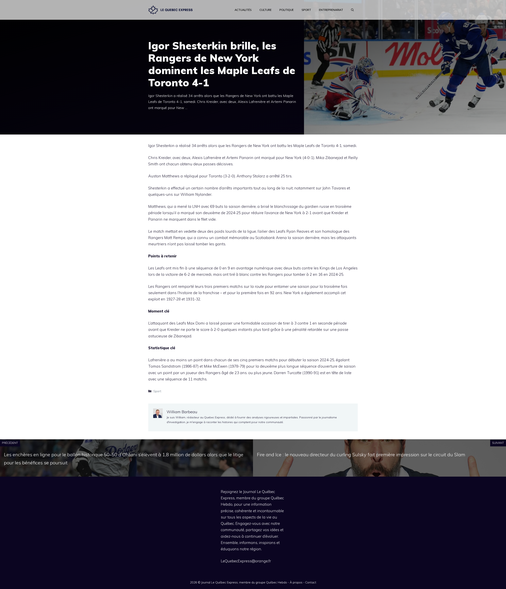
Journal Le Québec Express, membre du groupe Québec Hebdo (244, 582)
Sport (306, 10)
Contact (310, 582)
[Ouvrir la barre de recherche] (352, 10)
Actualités (243, 10)
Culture (266, 10)
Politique (286, 10)
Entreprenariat (331, 10)
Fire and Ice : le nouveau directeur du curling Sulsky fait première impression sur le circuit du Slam (361, 454)
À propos (296, 582)
